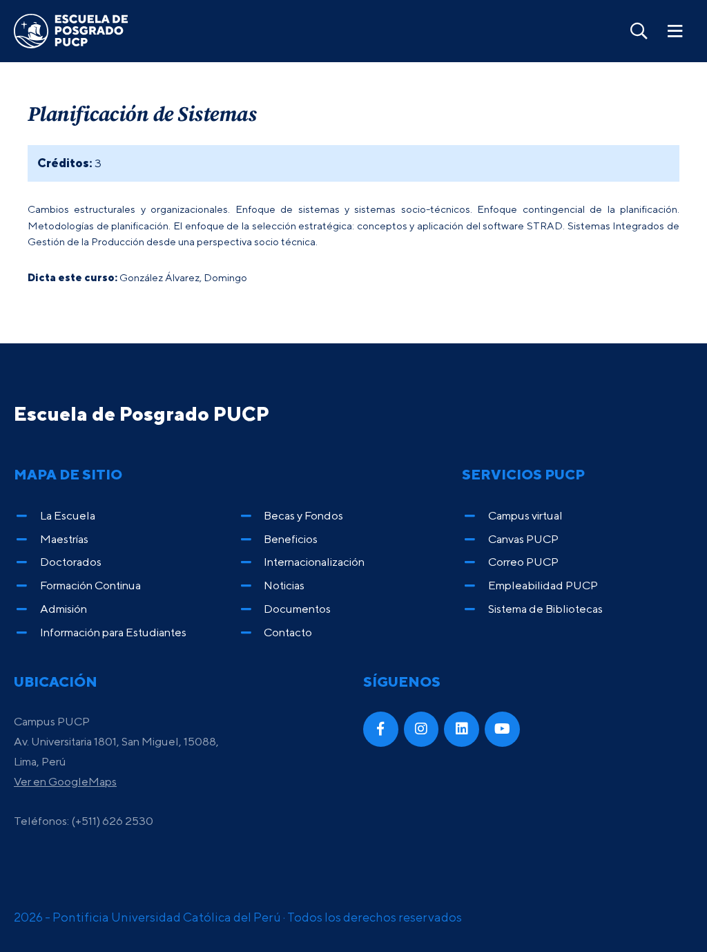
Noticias (284, 585)
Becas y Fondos (303, 515)
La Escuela (67, 515)
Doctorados (70, 562)
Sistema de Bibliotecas (545, 609)
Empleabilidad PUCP (543, 585)
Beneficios (291, 539)
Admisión (63, 609)
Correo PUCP (523, 562)
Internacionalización (314, 562)
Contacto (288, 632)
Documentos (297, 609)
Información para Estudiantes (113, 632)
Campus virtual (525, 515)
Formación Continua (90, 585)
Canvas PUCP (523, 539)
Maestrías (64, 539)
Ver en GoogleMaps (65, 781)
